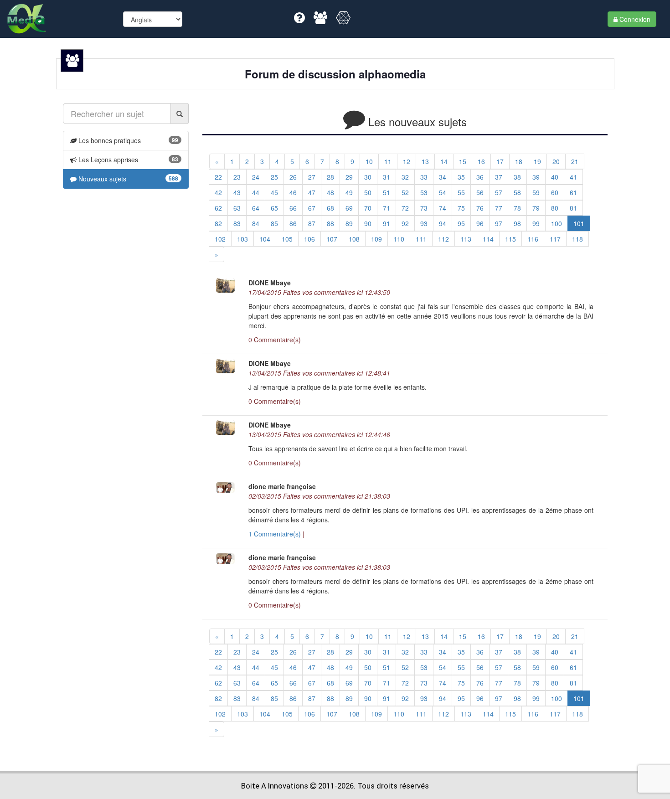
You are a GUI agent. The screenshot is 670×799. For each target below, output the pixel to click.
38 (517, 176)
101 (578, 223)
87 (311, 223)
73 (424, 207)
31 (386, 176)
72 (405, 207)
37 (498, 176)
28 (330, 176)
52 (405, 192)
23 (237, 176)
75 (461, 207)
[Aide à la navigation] (300, 19)
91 (386, 223)
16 (481, 161)
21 (574, 161)
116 (532, 238)
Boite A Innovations (274, 785)
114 (488, 238)
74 (442, 207)
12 (406, 161)
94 (442, 223)
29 (349, 176)
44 (255, 192)
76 (480, 207)
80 (554, 207)
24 (255, 176)
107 (331, 238)
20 (556, 161)
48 (330, 192)
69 (349, 207)
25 (274, 176)
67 (311, 207)
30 (367, 176)
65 (274, 207)
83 (237, 223)
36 (480, 176)
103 (242, 238)
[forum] (321, 19)
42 (218, 192)
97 (498, 223)
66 (293, 207)
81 (573, 207)
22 (218, 176)
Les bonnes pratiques (109, 140)
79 (536, 207)
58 (517, 192)
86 (293, 223)
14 (444, 161)
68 (330, 207)
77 (498, 207)
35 (461, 176)
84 (255, 223)
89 (349, 223)
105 (287, 238)
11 (388, 161)
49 (349, 192)
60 (554, 192)
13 (425, 161)
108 (354, 238)
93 (424, 223)
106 (309, 238)
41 (573, 176)
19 (537, 161)
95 (461, 223)
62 (218, 207)
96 (480, 223)
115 (510, 238)
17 (500, 161)
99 (536, 223)
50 (367, 192)
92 (405, 223)
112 (443, 238)
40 (554, 176)
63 (237, 207)
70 (367, 207)
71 (386, 207)
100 (556, 223)
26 (293, 176)
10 (369, 161)
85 (274, 223)
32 (405, 176)
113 (465, 238)
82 (218, 223)
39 (536, 176)
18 (518, 161)
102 (220, 238)
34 (442, 176)
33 (424, 176)
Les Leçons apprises (107, 159)
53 (424, 192)
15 (462, 161)
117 (555, 238)
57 (498, 192)
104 (264, 238)
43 (237, 192)
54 (442, 192)
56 (480, 192)
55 (461, 192)
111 (421, 238)
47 (311, 192)
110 (398, 238)
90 (367, 223)
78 (517, 207)
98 (517, 223)
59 (536, 192)
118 (577, 238)
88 (330, 223)
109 (376, 238)
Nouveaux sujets (101, 178)
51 (386, 192)
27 (311, 176)
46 (293, 192)
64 (255, 207)
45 (274, 192)
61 (573, 192)
